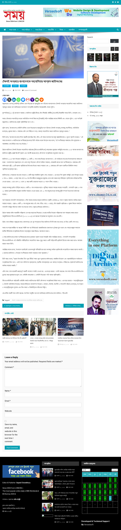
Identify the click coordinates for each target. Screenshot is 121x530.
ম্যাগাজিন (72, 29)
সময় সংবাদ (17, 90)
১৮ (90, 498)
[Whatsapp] (18, 100)
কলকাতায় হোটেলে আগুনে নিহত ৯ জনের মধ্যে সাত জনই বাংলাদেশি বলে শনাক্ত (66, 505)
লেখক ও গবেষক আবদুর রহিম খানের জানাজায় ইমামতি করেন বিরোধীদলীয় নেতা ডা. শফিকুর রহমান (42, 340)
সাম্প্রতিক (23, 86)
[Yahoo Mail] (32, 100)
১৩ (100, 492)
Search (90, 37)
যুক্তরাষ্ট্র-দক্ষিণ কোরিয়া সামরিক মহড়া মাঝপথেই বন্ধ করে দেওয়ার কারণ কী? (65, 471)
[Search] (114, 41)
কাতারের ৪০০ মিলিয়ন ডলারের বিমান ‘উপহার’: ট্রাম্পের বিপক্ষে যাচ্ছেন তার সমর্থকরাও (74, 306)
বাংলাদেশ (15, 86)
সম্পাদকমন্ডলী (83, 29)
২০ (100, 498)
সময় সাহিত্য (26, 29)
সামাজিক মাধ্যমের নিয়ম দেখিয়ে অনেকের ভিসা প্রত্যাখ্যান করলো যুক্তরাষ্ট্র (69, 339)
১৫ (110, 492)
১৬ (115, 492)
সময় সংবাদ (12, 29)
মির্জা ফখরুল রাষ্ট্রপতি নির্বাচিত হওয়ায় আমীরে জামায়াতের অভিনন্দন (66, 517)
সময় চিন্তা (38, 29)
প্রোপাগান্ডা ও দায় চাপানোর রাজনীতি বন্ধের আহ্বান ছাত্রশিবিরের (14, 306)
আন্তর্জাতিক (6, 86)
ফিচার (61, 29)
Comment (9, 367)
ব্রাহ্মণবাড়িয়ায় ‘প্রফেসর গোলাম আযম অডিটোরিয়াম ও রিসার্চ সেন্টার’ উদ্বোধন (65, 482)
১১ (90, 492)
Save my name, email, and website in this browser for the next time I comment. (11, 433)
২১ (105, 498)
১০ (85, 492)
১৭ (85, 498)
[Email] (37, 100)
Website (8, 411)
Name (8, 391)
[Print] (41, 100)
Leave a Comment (30, 90)
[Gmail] (28, 100)
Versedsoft (88, 524)
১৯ (95, 498)
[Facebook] (5, 100)
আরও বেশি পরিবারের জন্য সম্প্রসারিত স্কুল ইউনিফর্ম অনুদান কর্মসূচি (66, 494)
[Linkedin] (14, 100)
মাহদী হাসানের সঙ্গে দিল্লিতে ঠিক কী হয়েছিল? (14, 338)
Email (8, 401)
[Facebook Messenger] (23, 100)
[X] (9, 100)
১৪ (105, 492)
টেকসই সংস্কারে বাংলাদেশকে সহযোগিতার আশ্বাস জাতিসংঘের (27, 300)
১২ (95, 492)
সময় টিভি (51, 29)
